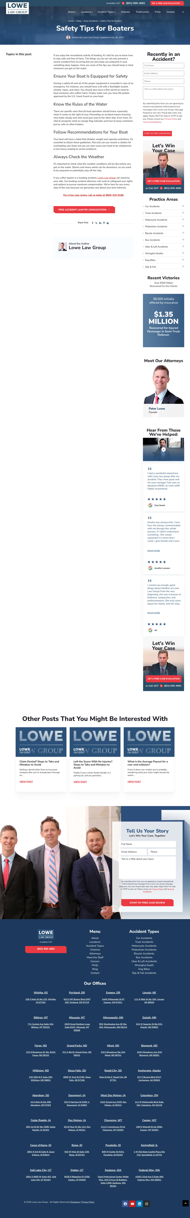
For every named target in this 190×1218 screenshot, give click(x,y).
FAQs (158, 11)
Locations (86, 11)
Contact (170, 11)
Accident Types (106, 11)
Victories (125, 11)
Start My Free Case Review (157, 133)
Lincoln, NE (149, 992)
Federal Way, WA (149, 1170)
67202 (42, 1002)
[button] (92, 223)
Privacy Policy (170, 119)
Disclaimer (75, 1202)
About (71, 11)
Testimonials (142, 11)
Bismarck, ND (149, 1045)
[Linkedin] (139, 1204)
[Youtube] (132, 1204)
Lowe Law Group (107, 177)
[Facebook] (125, 1204)
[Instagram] (146, 1204)
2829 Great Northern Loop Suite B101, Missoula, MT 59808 (77, 1027)
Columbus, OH (149, 1095)
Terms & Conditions (152, 122)
